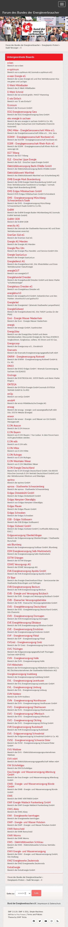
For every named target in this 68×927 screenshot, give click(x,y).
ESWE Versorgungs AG (19, 564)
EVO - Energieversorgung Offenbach (25, 714)
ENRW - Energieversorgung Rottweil (25, 357)
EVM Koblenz (14, 694)
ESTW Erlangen (15, 558)
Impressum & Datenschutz (49, 904)
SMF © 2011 (24, 912)
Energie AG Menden (17, 242)
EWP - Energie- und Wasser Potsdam (26, 822)
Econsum (12, 105)
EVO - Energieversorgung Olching (24, 720)
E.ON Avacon (14, 426)
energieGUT (13, 271)
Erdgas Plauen (14, 506)
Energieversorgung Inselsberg (22, 674)
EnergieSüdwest (15, 309)
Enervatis (12, 350)
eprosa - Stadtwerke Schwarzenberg (25, 487)
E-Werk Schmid (15, 92)
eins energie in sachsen (19, 118)
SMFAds (11, 914)
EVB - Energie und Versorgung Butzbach (27, 594)
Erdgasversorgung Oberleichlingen (24, 535)
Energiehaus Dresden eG (19, 287)
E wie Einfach (14, 99)
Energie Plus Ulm (15, 248)
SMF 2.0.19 (12, 912)
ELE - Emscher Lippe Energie (21, 159)
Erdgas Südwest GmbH (19, 526)
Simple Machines (36, 912)
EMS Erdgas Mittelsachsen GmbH (24, 191)
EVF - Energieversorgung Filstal (23, 636)
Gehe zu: (11, 894)
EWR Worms (14, 836)
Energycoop (13, 343)
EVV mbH (12, 759)
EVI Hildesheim (15, 665)
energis (11, 325)
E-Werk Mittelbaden (17, 85)
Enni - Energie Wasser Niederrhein (24, 318)
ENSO (10, 366)
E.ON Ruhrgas (14, 455)
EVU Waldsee (14, 750)
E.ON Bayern (14, 432)
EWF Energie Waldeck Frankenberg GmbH (29, 802)
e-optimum (13, 69)
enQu (10, 394)
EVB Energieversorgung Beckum (23, 587)
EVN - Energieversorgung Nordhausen (26, 701)
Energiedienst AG (16, 261)
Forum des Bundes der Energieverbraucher (30, 12)
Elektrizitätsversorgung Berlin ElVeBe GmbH (29, 166)
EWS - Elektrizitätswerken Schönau (25, 842)
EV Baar (11, 578)
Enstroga (11, 375)
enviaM (11, 400)
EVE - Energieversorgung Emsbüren (25, 629)
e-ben (10, 63)
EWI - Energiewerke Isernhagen (23, 816)
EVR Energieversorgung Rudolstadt (25, 727)
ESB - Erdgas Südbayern (19, 519)
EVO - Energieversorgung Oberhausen (26, 707)
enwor (10, 416)
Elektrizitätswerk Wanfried (20, 173)
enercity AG (13, 226)
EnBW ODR (13, 219)
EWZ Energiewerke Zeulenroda (23, 861)
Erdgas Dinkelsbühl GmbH (20, 493)
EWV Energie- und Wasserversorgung (26, 851)
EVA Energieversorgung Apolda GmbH (26, 571)
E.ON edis (12, 442)
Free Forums (21, 914)
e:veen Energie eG (16, 76)
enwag (10, 407)
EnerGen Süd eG (15, 235)
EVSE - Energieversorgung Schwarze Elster (28, 740)
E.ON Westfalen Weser (19, 461)
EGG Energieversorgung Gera (22, 112)
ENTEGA (11, 384)
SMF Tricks (22, 917)
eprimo (11, 480)
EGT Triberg (13, 153)
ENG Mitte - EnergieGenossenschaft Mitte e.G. (31, 130)
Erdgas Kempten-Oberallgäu (21, 500)
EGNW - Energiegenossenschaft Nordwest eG (30, 137)
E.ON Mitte (13, 448)
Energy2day (13, 332)
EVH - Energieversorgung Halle (23, 658)
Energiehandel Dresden (19, 277)
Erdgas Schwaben (16, 513)
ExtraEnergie (13, 867)
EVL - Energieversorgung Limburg (24, 687)
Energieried (13, 302)
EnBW (10, 210)
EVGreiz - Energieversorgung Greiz (24, 642)
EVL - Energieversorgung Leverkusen (25, 681)
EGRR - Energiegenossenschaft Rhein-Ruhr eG (30, 144)
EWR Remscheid (15, 829)
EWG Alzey (13, 809)
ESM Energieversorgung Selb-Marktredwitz (29, 551)
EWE (10, 796)
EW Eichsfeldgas (15, 765)
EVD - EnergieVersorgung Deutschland (26, 607)
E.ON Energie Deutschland (20, 468)
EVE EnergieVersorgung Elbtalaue (24, 623)
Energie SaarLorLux (17, 255)
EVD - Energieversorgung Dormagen (25, 616)
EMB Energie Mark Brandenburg (23, 179)
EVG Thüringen (15, 649)
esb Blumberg (14, 545)
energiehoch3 (14, 293)
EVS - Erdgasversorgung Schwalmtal (25, 734)
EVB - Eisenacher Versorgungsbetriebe (26, 600)
